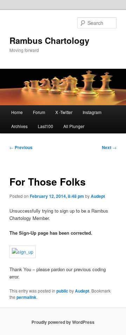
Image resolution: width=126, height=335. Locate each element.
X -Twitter (63, 112)
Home (17, 112)
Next (109, 147)
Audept (98, 196)
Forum (39, 112)
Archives (19, 126)
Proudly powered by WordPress (62, 322)
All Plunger (73, 126)
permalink (26, 297)
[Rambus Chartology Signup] (22, 251)
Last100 (45, 126)
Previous (21, 147)
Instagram (92, 112)
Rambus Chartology (49, 40)
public (62, 291)
